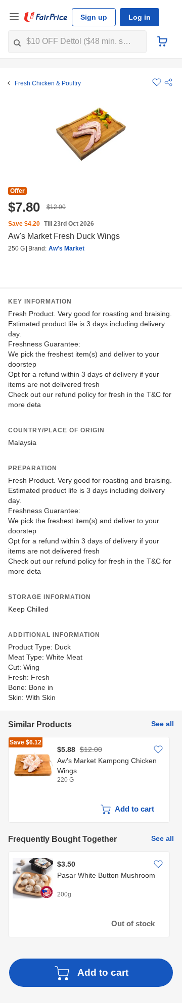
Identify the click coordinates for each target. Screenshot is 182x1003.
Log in (139, 17)
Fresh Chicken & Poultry (48, 83)
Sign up (93, 17)
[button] (168, 82)
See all (162, 724)
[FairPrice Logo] (46, 17)
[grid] (91, 781)
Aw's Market (66, 248)
